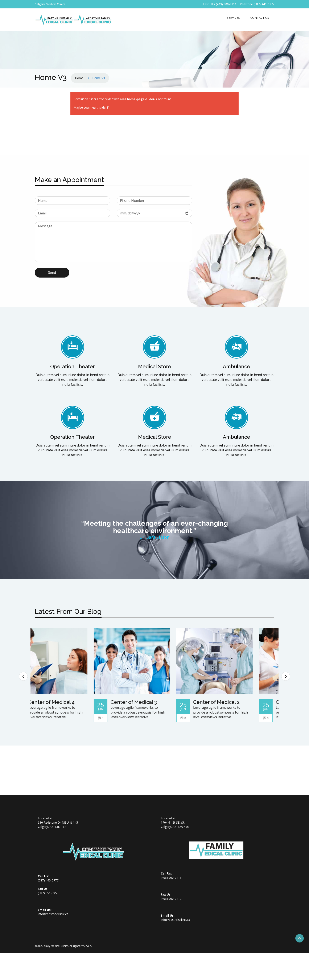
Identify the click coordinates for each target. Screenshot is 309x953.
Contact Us (259, 18)
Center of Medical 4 (73, 702)
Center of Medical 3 (156, 702)
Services (233, 18)
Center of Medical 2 (239, 702)
